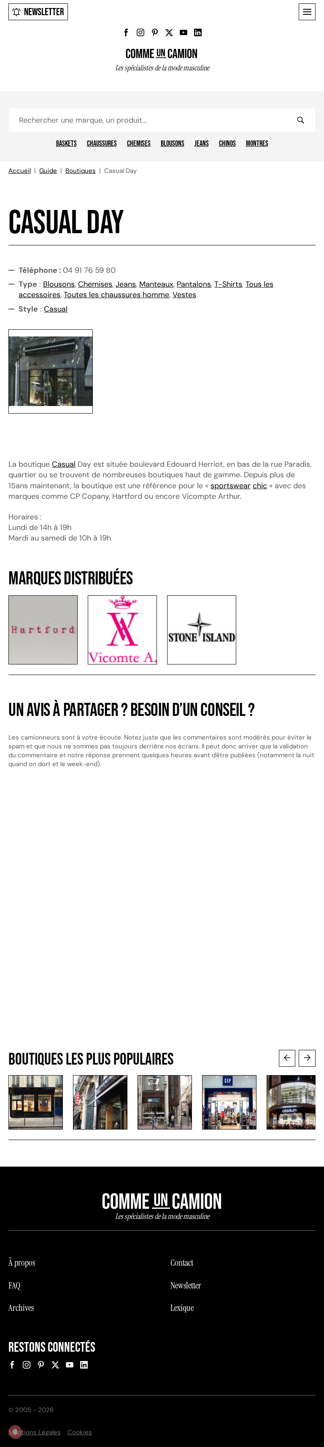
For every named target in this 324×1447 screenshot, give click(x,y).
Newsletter (44, 12)
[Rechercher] (300, 120)
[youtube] (183, 32)
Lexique (182, 1308)
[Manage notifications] (15, 1432)
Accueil (19, 171)
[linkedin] (198, 32)
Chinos (227, 144)
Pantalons (194, 284)
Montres (257, 144)
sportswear (231, 486)
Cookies (80, 1432)
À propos (21, 1263)
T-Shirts (228, 284)
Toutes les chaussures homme (116, 295)
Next (307, 1058)
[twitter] (169, 32)
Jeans (201, 144)
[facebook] (126, 32)
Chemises (139, 144)
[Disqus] (162, 917)
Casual (56, 309)
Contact (181, 1263)
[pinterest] (155, 32)
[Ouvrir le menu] (307, 11)
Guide (48, 171)
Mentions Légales (34, 1432)
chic (260, 486)
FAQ (14, 1285)
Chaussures (102, 144)
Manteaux (156, 284)
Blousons (172, 144)
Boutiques (80, 171)
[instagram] (140, 32)
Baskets (66, 144)
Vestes (184, 295)
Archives (21, 1308)
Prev (287, 1058)
